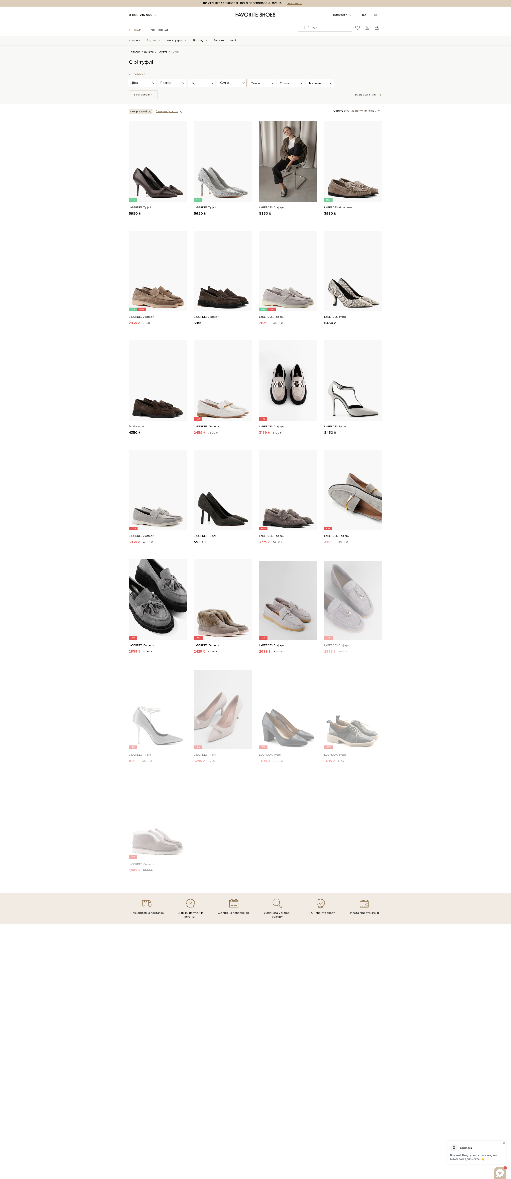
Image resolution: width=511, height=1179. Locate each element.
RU (376, 15)
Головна (135, 52)
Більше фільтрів (365, 95)
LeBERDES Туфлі (140, 207)
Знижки (219, 40)
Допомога (339, 15)
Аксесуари (174, 40)
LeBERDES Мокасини (338, 207)
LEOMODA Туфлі (270, 755)
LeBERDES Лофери (271, 207)
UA (364, 15)
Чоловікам (160, 30)
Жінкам (135, 30)
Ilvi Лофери (136, 427)
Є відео (181, 747)
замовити (294, 3)
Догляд (198, 40)
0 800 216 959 (140, 15)
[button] (201, 83)
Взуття (151, 40)
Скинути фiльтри (167, 111)
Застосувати (143, 95)
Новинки (134, 40)
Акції (233, 40)
